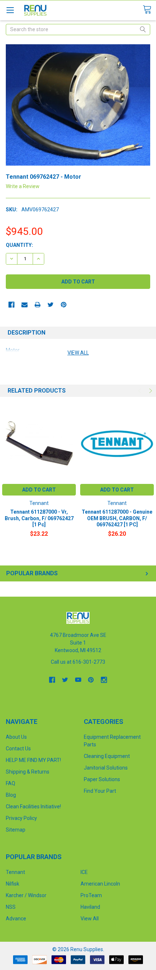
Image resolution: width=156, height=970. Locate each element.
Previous (140, 391)
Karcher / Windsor (26, 895)
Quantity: (19, 245)
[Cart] (149, 9)
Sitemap (15, 830)
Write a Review (23, 186)
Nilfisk (12, 884)
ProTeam (91, 895)
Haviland (90, 907)
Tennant (15, 872)
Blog (11, 795)
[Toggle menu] (10, 10)
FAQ (10, 783)
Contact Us (18, 748)
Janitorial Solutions (106, 768)
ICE (84, 872)
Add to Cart (39, 490)
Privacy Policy (21, 818)
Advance (16, 918)
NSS (11, 907)
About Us (16, 737)
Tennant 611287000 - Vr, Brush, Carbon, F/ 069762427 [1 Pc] (39, 518)
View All (90, 918)
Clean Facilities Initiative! (33, 806)
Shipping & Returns (27, 772)
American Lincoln (100, 884)
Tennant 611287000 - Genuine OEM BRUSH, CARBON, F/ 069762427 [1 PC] (117, 518)
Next (150, 391)
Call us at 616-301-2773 (78, 662)
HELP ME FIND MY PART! (33, 760)
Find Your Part (100, 791)
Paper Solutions (102, 779)
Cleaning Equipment (107, 756)
